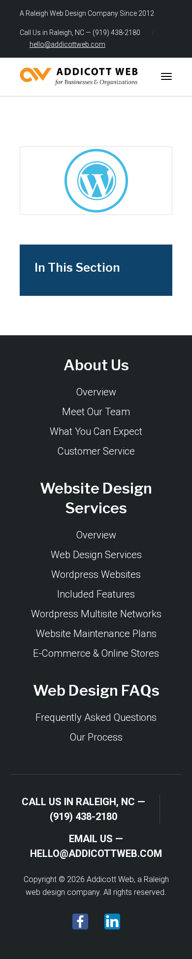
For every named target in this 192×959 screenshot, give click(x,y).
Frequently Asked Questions (96, 717)
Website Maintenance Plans (96, 633)
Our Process (96, 737)
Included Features (96, 594)
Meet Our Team (96, 412)
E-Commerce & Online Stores (96, 653)
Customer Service (96, 451)
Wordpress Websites (96, 574)
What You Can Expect (96, 431)
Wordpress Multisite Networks (96, 614)
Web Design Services (96, 555)
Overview (96, 392)
